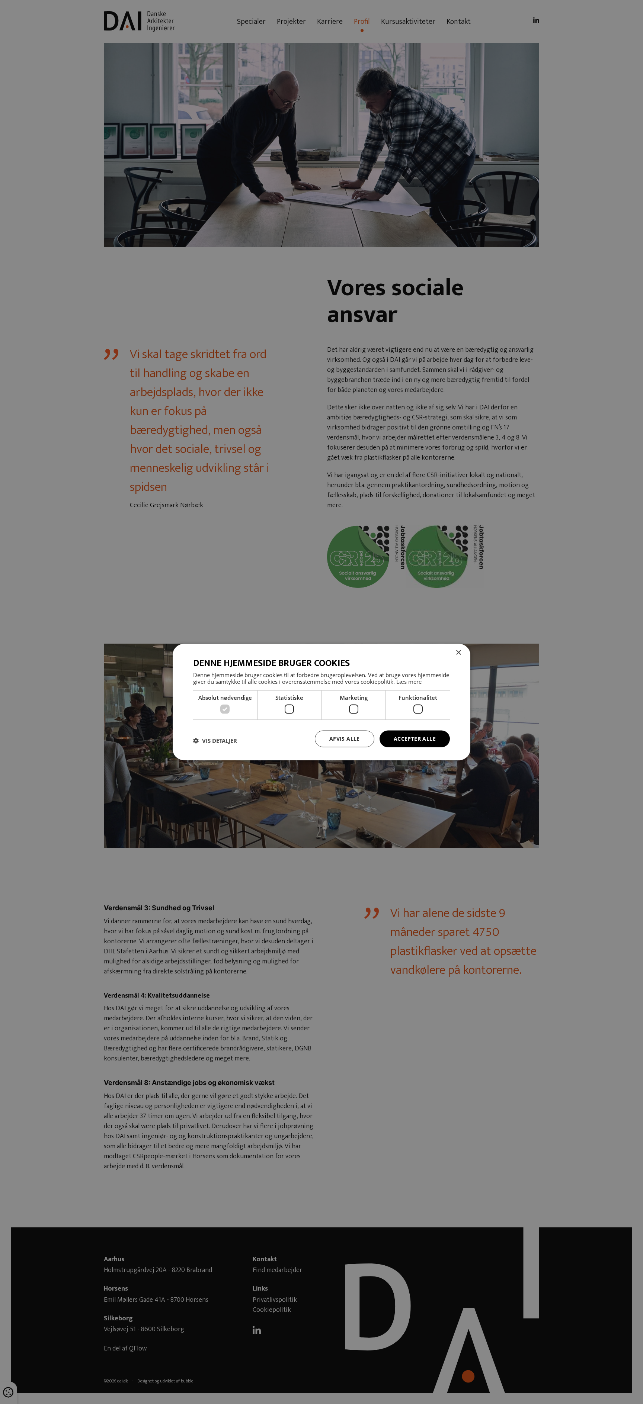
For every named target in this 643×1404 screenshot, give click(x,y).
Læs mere (409, 681)
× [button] (458, 653)
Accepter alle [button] (415, 738)
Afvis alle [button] (344, 738)
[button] (215, 741)
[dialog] (321, 702)
